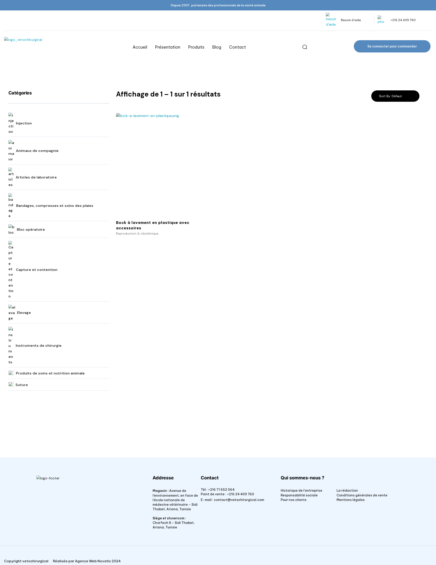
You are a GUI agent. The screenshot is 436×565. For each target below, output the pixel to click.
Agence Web (86, 561)
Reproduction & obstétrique (137, 233)
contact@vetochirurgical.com (239, 500)
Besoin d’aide (351, 20)
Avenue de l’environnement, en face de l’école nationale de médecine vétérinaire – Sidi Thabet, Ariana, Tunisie (175, 500)
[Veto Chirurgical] (38, 47)
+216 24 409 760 (403, 20)
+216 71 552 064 (221, 490)
